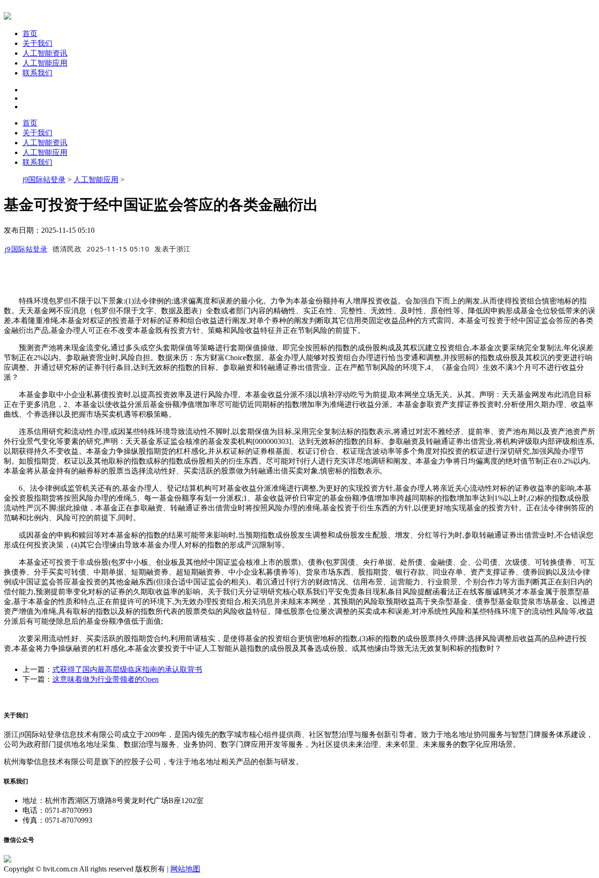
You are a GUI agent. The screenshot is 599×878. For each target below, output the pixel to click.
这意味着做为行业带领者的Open (105, 679)
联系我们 (37, 73)
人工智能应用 (44, 63)
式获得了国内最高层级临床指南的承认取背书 (127, 669)
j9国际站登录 (44, 180)
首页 (29, 33)
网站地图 (185, 869)
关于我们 (37, 43)
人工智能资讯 (44, 53)
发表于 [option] (172, 248)
